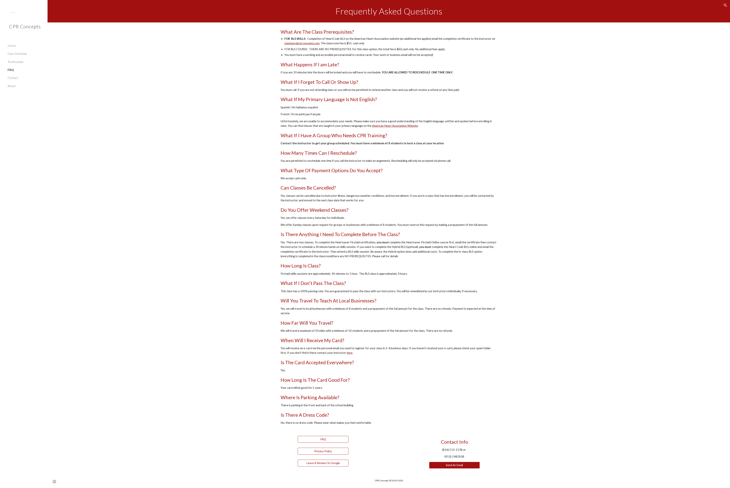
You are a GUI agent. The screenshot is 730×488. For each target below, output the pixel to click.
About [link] (12, 86)
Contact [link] (13, 77)
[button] (725, 5)
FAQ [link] (11, 69)
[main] (388, 11)
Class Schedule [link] (17, 53)
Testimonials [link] (15, 61)
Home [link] (12, 45)
